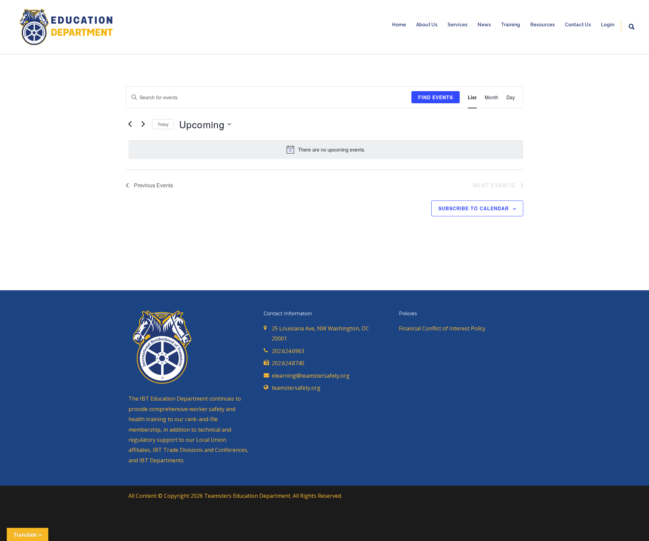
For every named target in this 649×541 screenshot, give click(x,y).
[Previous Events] (130, 124)
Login (607, 24)
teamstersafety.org (296, 387)
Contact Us (578, 24)
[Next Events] (143, 124)
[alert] (325, 149)
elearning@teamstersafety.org (311, 375)
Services (457, 24)
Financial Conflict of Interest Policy (442, 328)
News (484, 24)
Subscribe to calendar (473, 208)
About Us (426, 24)
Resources (542, 24)
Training (510, 24)
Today (163, 124)
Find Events (435, 97)
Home (399, 24)
